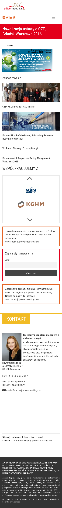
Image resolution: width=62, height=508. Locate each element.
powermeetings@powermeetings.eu (32, 440)
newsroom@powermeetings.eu (22, 241)
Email (7, 259)
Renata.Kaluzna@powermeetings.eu (23, 390)
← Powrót (9, 45)
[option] (31, 190)
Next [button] (30, 176)
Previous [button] (30, 218)
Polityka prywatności (11, 502)
